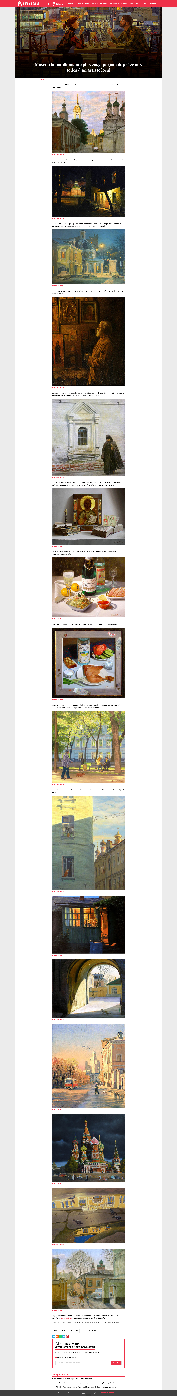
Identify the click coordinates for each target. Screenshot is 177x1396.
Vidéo (146, 4)
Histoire (95, 4)
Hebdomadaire (61, 1357)
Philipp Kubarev (46, 80)
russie (56, 1331)
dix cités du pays (67, 1318)
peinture (74, 1331)
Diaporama (92, 1331)
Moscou (65, 1331)
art (82, 1331)
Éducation (138, 4)
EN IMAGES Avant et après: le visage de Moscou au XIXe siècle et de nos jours (84, 1387)
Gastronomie (114, 4)
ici (83, 1393)
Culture (87, 4)
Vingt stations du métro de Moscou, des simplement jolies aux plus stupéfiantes (84, 1383)
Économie (79, 4)
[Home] (20, 3)
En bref (153, 4)
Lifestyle (70, 4)
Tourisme (103, 4)
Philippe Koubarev (58, 154)
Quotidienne (72, 1357)
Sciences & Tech (127, 4)
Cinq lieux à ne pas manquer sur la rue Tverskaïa (72, 1379)
